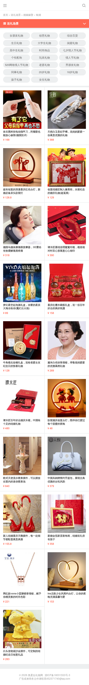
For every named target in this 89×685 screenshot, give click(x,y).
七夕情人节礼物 (72, 50)
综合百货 (72, 35)
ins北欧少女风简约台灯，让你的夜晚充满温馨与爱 (67, 595)
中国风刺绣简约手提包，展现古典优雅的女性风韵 (66, 479)
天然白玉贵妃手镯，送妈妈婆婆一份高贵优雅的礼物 (66, 133)
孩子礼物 (16, 79)
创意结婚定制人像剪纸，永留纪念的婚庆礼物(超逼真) (66, 191)
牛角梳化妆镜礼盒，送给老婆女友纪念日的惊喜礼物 (21, 364)
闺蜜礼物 (72, 43)
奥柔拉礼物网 (35, 675)
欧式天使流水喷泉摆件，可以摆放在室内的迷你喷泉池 (21, 479)
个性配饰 (16, 57)
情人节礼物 (72, 57)
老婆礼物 (44, 65)
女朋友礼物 (16, 35)
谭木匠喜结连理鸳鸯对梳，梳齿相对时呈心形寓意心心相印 (66, 248)
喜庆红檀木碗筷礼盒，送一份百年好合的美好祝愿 (66, 306)
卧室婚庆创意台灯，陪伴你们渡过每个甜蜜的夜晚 (66, 422)
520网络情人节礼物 (16, 65)
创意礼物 (44, 35)
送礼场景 (16, 14)
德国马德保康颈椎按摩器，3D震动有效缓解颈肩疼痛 (22, 248)
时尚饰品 (44, 50)
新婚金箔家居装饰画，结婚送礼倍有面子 (66, 537)
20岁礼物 (44, 72)
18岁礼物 (72, 72)
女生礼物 (44, 79)
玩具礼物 (44, 57)
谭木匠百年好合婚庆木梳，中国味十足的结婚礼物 (21, 422)
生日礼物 (16, 43)
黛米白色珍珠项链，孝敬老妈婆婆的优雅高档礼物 (66, 364)
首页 (5, 14)
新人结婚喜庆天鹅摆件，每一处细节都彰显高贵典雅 (21, 537)
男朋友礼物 (72, 65)
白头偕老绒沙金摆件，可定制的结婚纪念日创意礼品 (21, 652)
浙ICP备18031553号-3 (57, 675)
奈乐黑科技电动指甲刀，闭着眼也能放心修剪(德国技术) (21, 133)
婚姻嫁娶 (28, 14)
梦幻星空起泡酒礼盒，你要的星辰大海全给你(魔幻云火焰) (21, 306)
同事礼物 (16, 72)
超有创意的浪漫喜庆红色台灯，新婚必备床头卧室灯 (21, 191)
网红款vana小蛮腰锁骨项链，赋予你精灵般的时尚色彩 (22, 595)
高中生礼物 (16, 50)
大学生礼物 (44, 43)
